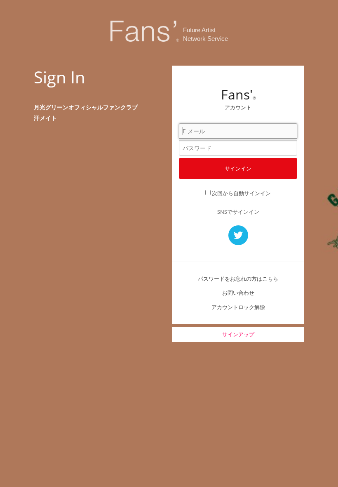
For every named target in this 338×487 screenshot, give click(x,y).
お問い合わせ (238, 292)
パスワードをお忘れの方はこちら (238, 278)
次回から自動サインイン (241, 193)
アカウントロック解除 (238, 307)
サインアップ (238, 334)
